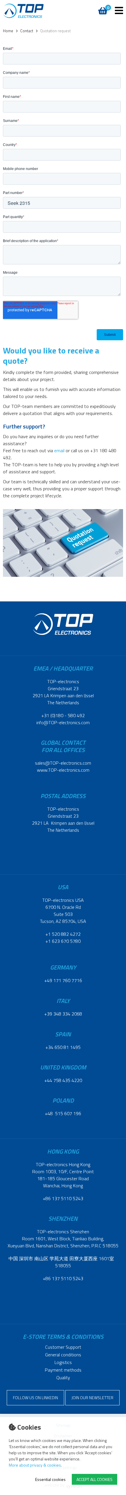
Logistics (63, 1362)
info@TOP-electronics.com (63, 722)
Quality (63, 1377)
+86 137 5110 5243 (63, 1198)
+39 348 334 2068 (63, 1013)
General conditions (63, 1354)
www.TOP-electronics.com (63, 769)
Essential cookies (50, 1479)
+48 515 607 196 (63, 1113)
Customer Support (63, 1347)
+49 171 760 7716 (63, 980)
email (59, 450)
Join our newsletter (92, 1397)
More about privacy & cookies (35, 1465)
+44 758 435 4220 (63, 1080)
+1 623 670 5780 (63, 941)
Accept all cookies (94, 1479)
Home (8, 31)
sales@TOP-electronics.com (63, 762)
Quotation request (55, 31)
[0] (101, 8)
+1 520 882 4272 (63, 934)
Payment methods (63, 1369)
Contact (26, 31)
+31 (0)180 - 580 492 (63, 715)
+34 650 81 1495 (63, 1047)
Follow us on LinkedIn (35, 1397)
